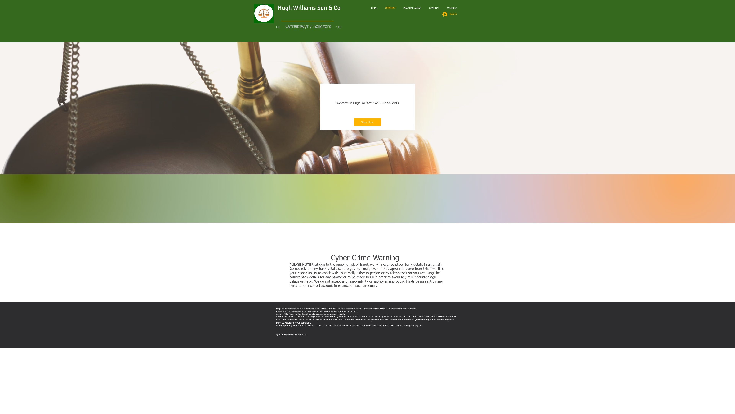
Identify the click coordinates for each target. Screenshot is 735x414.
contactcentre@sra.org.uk (408, 326)
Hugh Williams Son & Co (309, 8)
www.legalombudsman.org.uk (390, 317)
